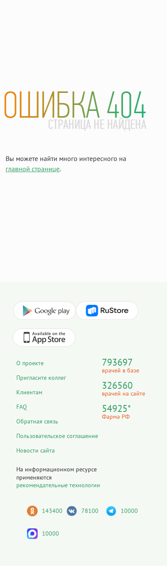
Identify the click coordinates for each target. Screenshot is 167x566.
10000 (129, 511)
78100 (89, 511)
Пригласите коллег (41, 377)
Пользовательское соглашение (57, 436)
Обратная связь (37, 421)
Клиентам (29, 392)
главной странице (33, 168)
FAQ (21, 407)
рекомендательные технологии (58, 485)
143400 (52, 511)
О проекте (30, 363)
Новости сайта (35, 450)
